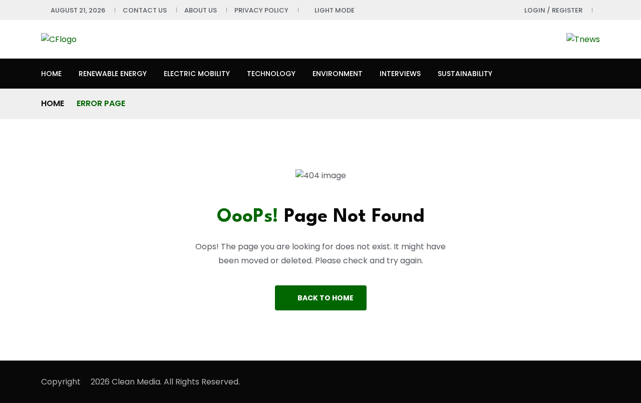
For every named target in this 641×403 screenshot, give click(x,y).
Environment (337, 74)
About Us (200, 10)
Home (51, 74)
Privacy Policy (261, 10)
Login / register (553, 10)
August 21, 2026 (78, 10)
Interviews (400, 74)
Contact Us (145, 10)
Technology (271, 74)
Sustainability (465, 74)
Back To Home (325, 298)
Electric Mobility (197, 74)
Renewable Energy (113, 74)
